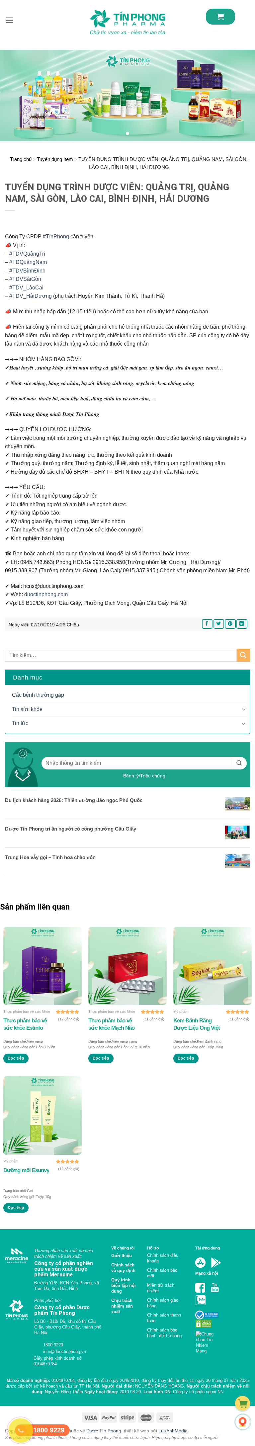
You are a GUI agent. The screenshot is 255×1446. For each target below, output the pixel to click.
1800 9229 (52, 1344)
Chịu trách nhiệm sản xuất (122, 1306)
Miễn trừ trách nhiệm (160, 1288)
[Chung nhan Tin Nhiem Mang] (207, 1340)
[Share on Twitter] (218, 624)
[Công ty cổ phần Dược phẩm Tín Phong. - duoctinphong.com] (127, 22)
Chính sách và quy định (123, 1267)
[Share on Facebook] (207, 624)
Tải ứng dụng (207, 1248)
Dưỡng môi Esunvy (26, 1170)
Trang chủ (21, 159)
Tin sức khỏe (27, 709)
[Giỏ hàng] (220, 17)
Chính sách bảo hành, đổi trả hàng (164, 1332)
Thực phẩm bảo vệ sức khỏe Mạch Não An (111, 1024)
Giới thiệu (121, 1255)
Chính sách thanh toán (164, 1318)
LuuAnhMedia (173, 1430)
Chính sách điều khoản (162, 1258)
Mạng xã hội (206, 1273)
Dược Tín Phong (103, 1430)
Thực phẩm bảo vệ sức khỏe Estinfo (25, 1024)
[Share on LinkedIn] (241, 624)
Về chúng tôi (122, 1248)
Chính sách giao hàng (162, 1303)
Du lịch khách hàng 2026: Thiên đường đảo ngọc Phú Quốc (73, 800)
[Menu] (9, 20)
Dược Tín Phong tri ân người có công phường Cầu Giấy (70, 829)
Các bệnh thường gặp (38, 695)
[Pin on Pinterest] (230, 624)
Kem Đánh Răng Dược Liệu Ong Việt (196, 1024)
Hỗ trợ (153, 1248)
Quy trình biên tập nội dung (123, 1285)
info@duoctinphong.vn (64, 1351)
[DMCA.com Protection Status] (203, 1323)
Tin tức (20, 723)
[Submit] (243, 655)
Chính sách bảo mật (162, 1273)
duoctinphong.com (46, 594)
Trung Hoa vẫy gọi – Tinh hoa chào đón (50, 857)
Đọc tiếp (16, 1058)
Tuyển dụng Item (55, 159)
